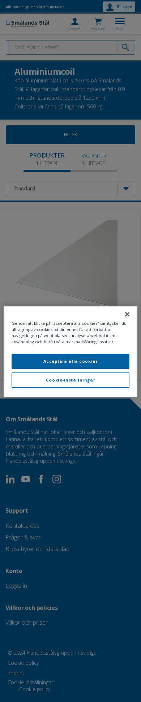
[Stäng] (127, 314)
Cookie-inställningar (70, 380)
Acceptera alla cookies (70, 361)
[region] (71, 350)
